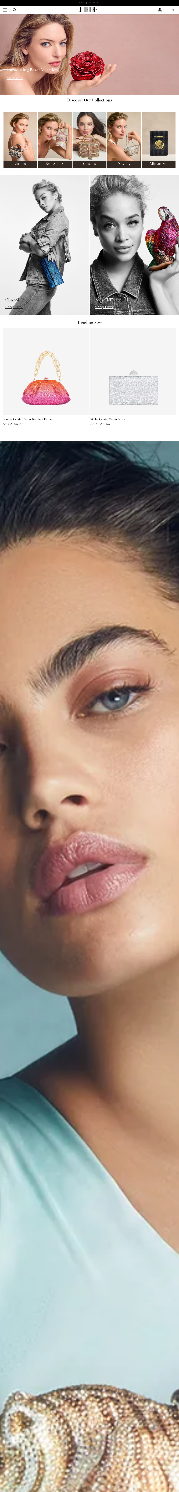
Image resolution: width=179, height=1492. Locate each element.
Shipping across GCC (89, 3)
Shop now (15, 78)
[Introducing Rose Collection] (89, 54)
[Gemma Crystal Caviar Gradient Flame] (46, 371)
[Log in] (163, 10)
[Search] (15, 10)
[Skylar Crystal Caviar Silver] (133, 371)
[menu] (5, 10)
